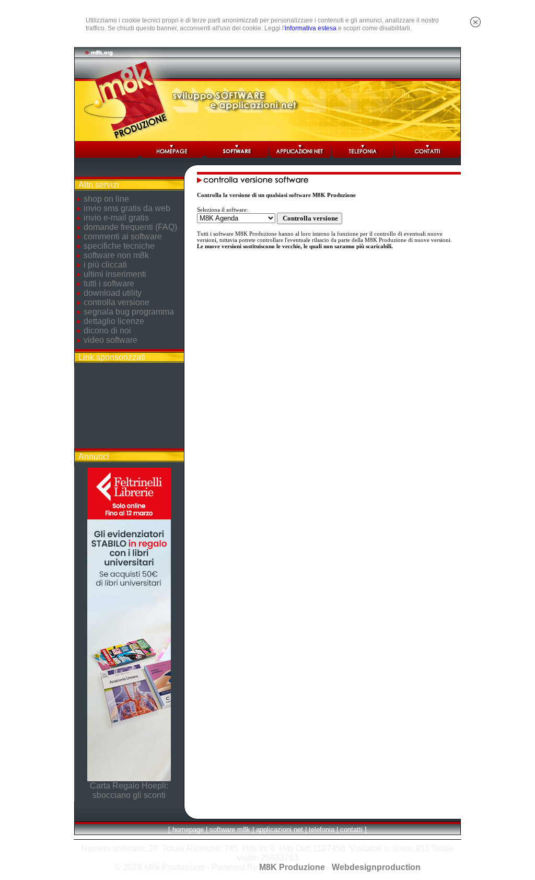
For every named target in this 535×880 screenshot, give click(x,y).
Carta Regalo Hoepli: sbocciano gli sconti (129, 790)
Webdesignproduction (376, 867)
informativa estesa (310, 28)
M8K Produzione (292, 867)
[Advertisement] (129, 407)
